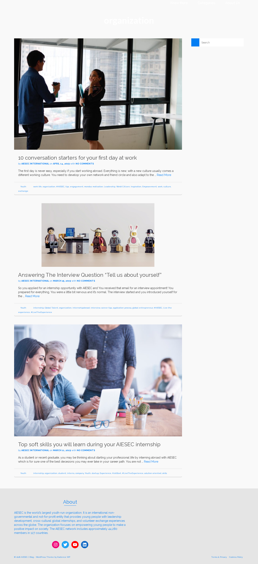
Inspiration (136, 186)
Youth (23, 186)
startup (95, 473)
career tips (106, 308)
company (79, 473)
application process (122, 308)
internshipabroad (81, 308)
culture (167, 186)
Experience (105, 473)
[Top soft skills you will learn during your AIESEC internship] (98, 380)
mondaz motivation (93, 186)
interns (70, 473)
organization (49, 186)
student (62, 473)
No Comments (85, 163)
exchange (23, 191)
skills (164, 473)
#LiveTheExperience (41, 312)
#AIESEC (60, 186)
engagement (76, 186)
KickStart (116, 473)
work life (37, 186)
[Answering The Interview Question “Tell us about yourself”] (98, 234)
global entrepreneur (142, 308)
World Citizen (123, 186)
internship (38, 308)
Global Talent (51, 308)
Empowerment (149, 186)
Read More (164, 175)
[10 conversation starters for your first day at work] (98, 93)
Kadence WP (63, 557)
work (160, 186)
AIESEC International (35, 163)
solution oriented (152, 473)
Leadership (109, 186)
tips (67, 186)
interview (95, 308)
